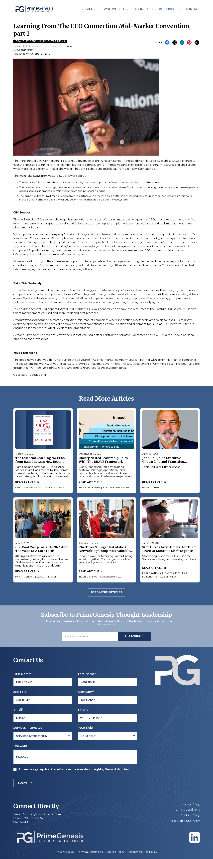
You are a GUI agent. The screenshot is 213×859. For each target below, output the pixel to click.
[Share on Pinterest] (189, 43)
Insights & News (53, 41)
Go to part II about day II (29, 374)
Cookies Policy (190, 815)
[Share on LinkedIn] (182, 43)
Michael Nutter (100, 234)
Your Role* (86, 727)
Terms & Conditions (187, 809)
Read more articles (106, 592)
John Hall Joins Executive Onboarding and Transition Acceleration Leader (163, 461)
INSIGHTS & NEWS (54, 487)
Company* (86, 691)
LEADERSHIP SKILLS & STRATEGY (159, 576)
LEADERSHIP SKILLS (47, 576)
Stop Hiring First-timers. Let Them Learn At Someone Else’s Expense (169, 549)
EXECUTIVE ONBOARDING (28, 487)
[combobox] (85, 718)
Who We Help (114, 9)
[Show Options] (69, 736)
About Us (142, 9)
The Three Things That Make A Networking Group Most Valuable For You (104, 550)
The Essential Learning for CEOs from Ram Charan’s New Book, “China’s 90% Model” (40, 461)
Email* (18, 709)
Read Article (25, 482)
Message (20, 745)
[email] (197, 43)
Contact (193, 9)
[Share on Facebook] (167, 42)
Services (88, 9)
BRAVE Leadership (28, 41)
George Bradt (25, 49)
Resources (167, 9)
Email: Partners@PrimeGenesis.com (37, 814)
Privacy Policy (190, 804)
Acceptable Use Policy (185, 820)
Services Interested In (30, 727)
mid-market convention (59, 46)
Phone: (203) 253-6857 (28, 818)
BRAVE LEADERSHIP (89, 487)
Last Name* (87, 674)
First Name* (22, 674)
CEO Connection (33, 46)
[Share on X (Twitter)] (175, 43)
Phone (83, 709)
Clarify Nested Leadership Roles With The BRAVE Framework (103, 460)
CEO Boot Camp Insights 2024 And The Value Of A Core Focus (41, 549)
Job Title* (20, 691)
